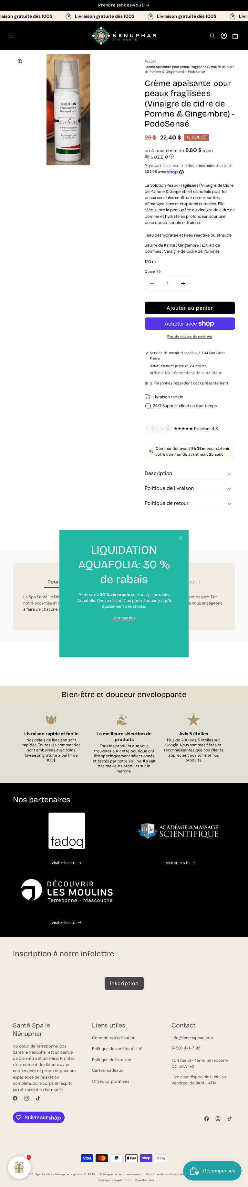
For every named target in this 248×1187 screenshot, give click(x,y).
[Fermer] (180, 538)
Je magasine (124, 618)
